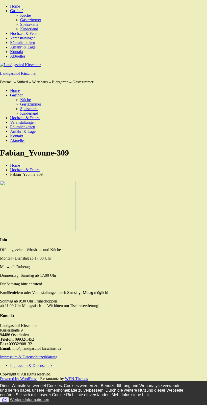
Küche (25, 15)
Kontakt (16, 51)
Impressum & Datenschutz (31, 365)
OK (4, 400)
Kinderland (29, 29)
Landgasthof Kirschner (18, 73)
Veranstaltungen (23, 38)
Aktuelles (17, 56)
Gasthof (16, 11)
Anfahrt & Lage (23, 47)
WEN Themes (76, 378)
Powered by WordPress (18, 378)
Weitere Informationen (29, 399)
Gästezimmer (30, 20)
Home (15, 6)
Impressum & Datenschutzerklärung (28, 357)
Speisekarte (29, 24)
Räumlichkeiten (22, 42)
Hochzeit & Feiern (25, 33)
